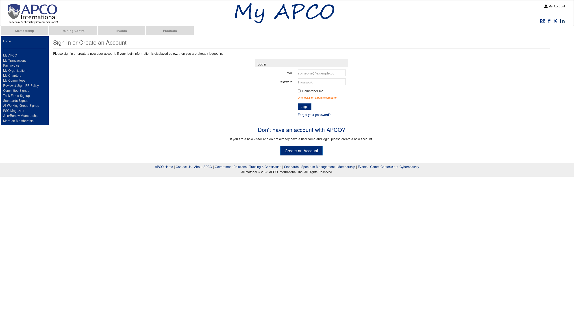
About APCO (203, 166)
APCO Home (164, 166)
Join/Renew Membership (20, 115)
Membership (24, 31)
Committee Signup (16, 90)
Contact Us (183, 166)
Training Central (73, 31)
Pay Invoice (11, 65)
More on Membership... (19, 120)
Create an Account (301, 150)
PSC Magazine (13, 110)
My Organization (14, 70)
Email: (289, 73)
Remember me (313, 91)
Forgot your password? (314, 114)
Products (170, 31)
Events (121, 31)
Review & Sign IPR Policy (21, 85)
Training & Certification (265, 166)
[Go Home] (33, 14)
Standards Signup (15, 100)
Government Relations (231, 166)
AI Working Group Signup (21, 105)
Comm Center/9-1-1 (384, 166)
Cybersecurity (409, 166)
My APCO (10, 55)
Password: (285, 82)
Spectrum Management (318, 166)
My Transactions (14, 60)
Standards (291, 166)
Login (7, 41)
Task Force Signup (16, 95)
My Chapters (12, 75)
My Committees (14, 80)
